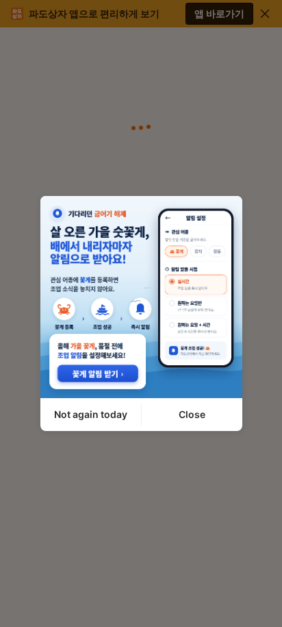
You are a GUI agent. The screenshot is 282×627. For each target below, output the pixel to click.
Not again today (90, 414)
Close (192, 414)
